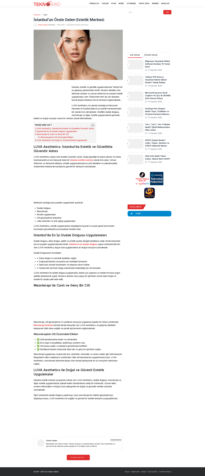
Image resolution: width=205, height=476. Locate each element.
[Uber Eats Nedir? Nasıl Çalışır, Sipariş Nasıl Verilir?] (135, 159)
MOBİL (121, 3)
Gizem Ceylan (43, 25)
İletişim (144, 472)
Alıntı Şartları (153, 472)
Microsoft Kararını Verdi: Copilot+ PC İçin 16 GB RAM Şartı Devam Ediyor (157, 95)
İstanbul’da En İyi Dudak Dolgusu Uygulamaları (57, 131)
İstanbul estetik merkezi (81, 160)
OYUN (113, 3)
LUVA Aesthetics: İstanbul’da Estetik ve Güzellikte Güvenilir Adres (65, 128)
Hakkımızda (135, 472)
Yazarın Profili (115, 440)
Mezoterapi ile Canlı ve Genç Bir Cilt (53, 134)
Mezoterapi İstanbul (43, 325)
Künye (127, 472)
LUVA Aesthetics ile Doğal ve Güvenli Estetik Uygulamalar (62, 140)
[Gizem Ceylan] (41, 443)
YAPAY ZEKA (144, 3)
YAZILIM (105, 3)
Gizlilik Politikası (165, 472)
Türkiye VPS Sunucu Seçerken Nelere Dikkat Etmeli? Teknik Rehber (156, 80)
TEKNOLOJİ (94, 3)
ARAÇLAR (165, 3)
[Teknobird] (47, 3)
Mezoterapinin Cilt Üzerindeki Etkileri (57, 137)
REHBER (155, 3)
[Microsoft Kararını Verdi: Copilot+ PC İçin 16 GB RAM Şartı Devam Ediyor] (135, 96)
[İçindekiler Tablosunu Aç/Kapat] (91, 125)
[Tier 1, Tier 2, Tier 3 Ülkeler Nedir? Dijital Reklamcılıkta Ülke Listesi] (135, 128)
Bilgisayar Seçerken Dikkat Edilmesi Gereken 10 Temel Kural (157, 64)
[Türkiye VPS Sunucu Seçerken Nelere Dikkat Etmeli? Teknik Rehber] (135, 80)
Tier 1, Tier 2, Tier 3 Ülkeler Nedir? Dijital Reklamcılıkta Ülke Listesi (157, 127)
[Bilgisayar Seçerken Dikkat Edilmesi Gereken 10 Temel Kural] (135, 64)
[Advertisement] (52, 100)
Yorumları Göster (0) (77, 457)
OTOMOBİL (131, 3)
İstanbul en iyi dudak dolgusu (83, 244)
